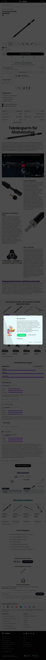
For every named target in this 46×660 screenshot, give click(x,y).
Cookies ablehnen (32, 334)
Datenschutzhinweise (37, 342)
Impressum (30, 342)
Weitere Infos (20, 338)
